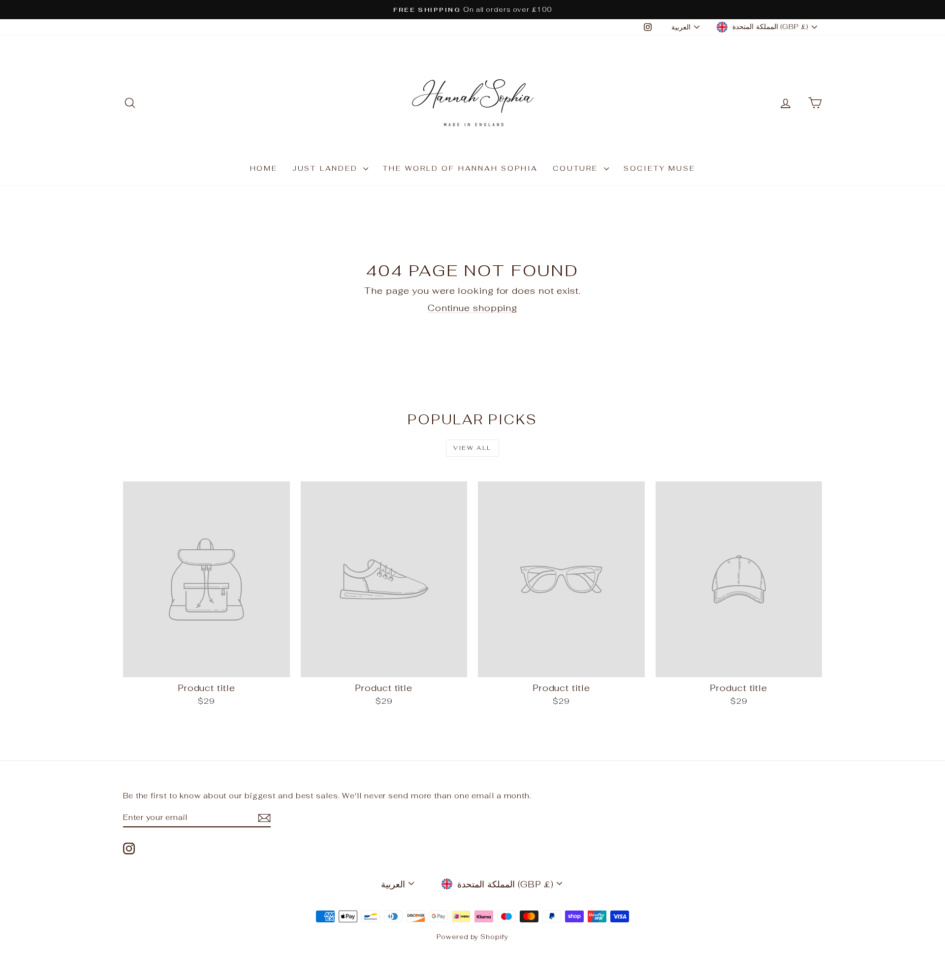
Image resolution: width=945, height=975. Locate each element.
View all (472, 448)
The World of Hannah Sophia (460, 168)
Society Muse (659, 168)
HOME (264, 168)
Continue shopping (472, 308)
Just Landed (326, 168)
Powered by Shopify (472, 937)
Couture (577, 168)
